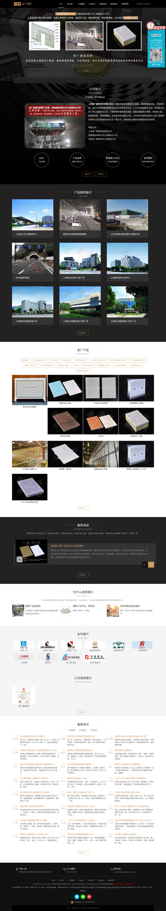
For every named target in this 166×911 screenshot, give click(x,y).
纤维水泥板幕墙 (51, 887)
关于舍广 (70, 4)
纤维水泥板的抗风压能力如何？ (128, 792)
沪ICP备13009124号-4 (93, 884)
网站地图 (104, 884)
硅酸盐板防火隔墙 (138, 360)
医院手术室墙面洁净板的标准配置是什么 (37, 764)
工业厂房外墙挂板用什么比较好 (81, 820)
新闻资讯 (103, 4)
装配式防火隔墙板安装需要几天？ (81, 736)
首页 (61, 4)
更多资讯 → (83, 853)
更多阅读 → (83, 575)
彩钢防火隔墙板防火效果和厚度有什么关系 (38, 750)
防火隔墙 (25, 887)
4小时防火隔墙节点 (46, 365)
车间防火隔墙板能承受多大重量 (33, 820)
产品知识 (93, 730)
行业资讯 (82, 730)
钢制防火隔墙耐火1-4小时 (118, 360)
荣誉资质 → (101, 174)
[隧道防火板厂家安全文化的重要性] (31, 552)
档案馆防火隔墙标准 (123, 750)
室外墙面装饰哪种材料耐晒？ (80, 764)
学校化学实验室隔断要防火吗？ (81, 834)
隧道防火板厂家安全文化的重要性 (67, 546)
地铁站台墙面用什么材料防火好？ (34, 834)
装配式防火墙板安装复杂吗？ (32, 806)
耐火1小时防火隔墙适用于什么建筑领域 (132, 806)
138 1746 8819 (144, 4)
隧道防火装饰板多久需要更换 (127, 764)
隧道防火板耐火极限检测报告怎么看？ (131, 736)
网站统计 (111, 884)
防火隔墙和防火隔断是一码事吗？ (34, 778)
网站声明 (125, 4)
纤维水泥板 (66, 360)
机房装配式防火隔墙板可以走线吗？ (35, 792)
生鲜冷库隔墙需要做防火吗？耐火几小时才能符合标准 (138, 820)
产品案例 (81, 4)
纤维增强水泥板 (80, 360)
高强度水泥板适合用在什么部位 (81, 806)
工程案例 (72, 880)
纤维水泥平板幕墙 (120, 365)
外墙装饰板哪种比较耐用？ (126, 834)
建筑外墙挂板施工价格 (77, 778)
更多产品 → (83, 508)
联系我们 (114, 4)
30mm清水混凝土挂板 (98, 360)
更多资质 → (83, 712)
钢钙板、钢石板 (30, 365)
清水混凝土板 (73, 887)
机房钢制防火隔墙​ (103, 365)
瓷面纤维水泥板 (136, 365)
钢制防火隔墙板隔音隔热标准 (80, 750)
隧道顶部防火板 (39, 360)
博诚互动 (83, 891)
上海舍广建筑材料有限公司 (23, 4)
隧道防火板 (33, 887)
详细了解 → (88, 174)
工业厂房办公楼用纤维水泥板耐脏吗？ (131, 778)
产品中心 (92, 4)
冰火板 (76, 365)
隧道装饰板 (25, 360)
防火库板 (41, 887)
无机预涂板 (53, 360)
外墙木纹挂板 (87, 365)
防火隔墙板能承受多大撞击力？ (33, 736)
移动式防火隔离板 (83, 371)
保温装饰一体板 (63, 365)
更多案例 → (83, 333)
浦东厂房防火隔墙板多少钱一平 (81, 792)
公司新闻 (71, 730)
